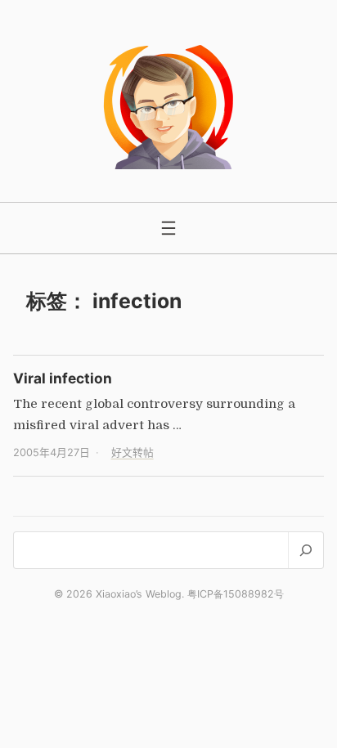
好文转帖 (132, 452)
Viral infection (62, 378)
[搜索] (305, 549)
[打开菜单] (168, 228)
